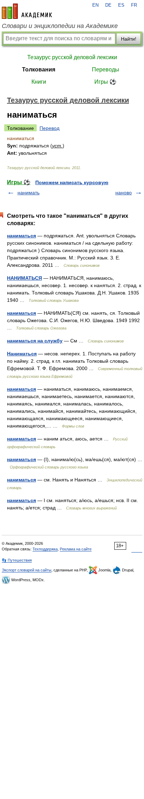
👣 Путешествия (17, 560)
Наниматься (22, 353)
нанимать (28, 192)
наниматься (21, 235)
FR (134, 5)
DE (108, 5)
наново (123, 192)
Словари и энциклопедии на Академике (60, 25)
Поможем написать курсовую (71, 182)
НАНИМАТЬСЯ (24, 278)
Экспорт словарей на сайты (26, 570)
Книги (38, 82)
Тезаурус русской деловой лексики (72, 57)
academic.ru (27, 11)
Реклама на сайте (76, 549)
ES (121, 5)
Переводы (105, 69)
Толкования (38, 69)
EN (95, 5)
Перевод (49, 128)
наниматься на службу (35, 340)
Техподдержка (45, 549)
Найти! (128, 39)
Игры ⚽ (105, 82)
